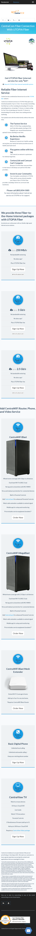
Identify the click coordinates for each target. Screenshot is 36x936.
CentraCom (27, 924)
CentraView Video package (21, 830)
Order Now (18, 517)
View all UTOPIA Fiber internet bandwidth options (18, 84)
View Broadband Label (18, 274)
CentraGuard (9, 499)
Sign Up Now (18, 269)
